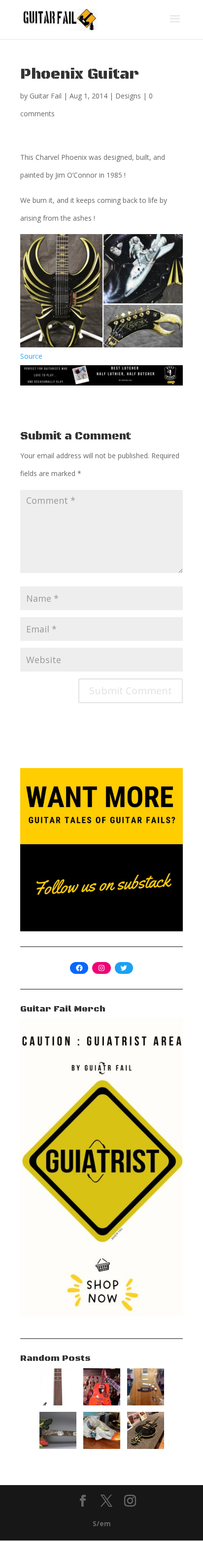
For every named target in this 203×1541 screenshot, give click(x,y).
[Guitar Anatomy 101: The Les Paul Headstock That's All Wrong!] (145, 1446)
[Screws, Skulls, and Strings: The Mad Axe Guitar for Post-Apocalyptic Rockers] (101, 1446)
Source (31, 356)
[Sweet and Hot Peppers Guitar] (57, 1446)
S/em (102, 1523)
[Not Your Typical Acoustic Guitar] (101, 1402)
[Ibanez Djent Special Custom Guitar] (57, 1402)
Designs (128, 95)
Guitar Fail (46, 95)
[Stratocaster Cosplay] (145, 1402)
